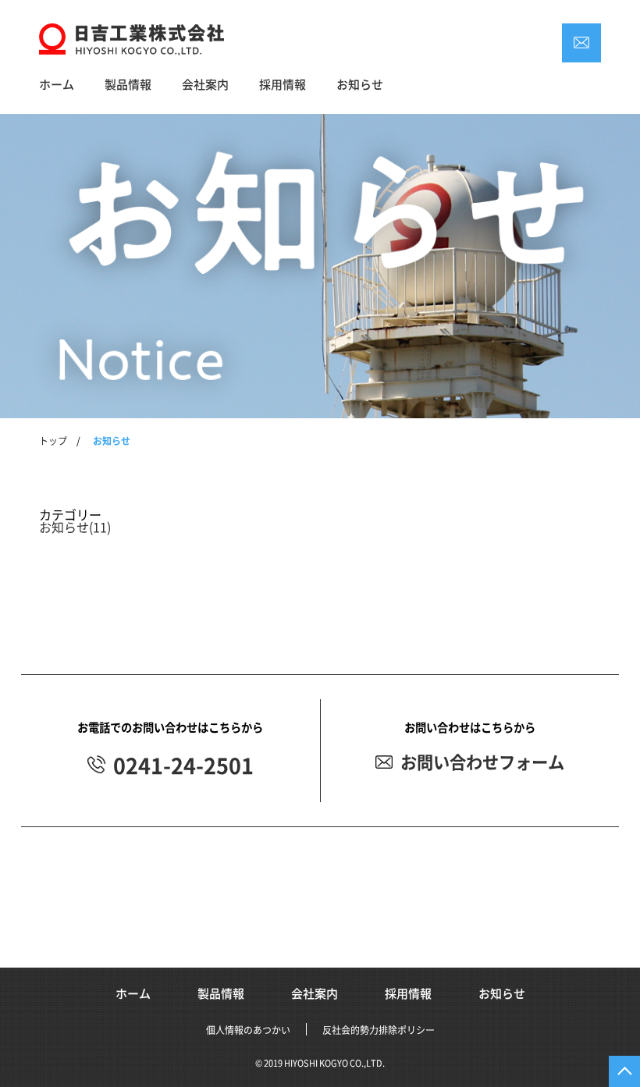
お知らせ (359, 85)
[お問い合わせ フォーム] (581, 42)
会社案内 (205, 85)
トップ (53, 441)
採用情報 (282, 85)
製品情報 (128, 85)
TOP (624, 1071)
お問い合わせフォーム (482, 762)
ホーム (56, 85)
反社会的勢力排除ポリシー (378, 1030)
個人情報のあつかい (248, 1030)
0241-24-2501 (183, 765)
